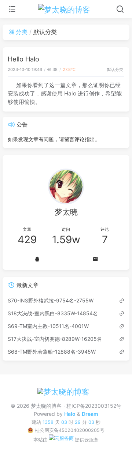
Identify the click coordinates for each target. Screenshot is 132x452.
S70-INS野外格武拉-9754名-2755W (51, 300)
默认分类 (115, 69)
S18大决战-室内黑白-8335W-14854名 (53, 313)
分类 (21, 31)
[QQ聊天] (37, 259)
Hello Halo (23, 59)
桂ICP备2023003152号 (93, 406)
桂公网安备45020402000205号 (69, 430)
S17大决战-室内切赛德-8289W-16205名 (55, 339)
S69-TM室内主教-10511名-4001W (48, 326)
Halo (70, 414)
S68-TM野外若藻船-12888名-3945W (52, 352)
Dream (90, 414)
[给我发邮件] (95, 259)
